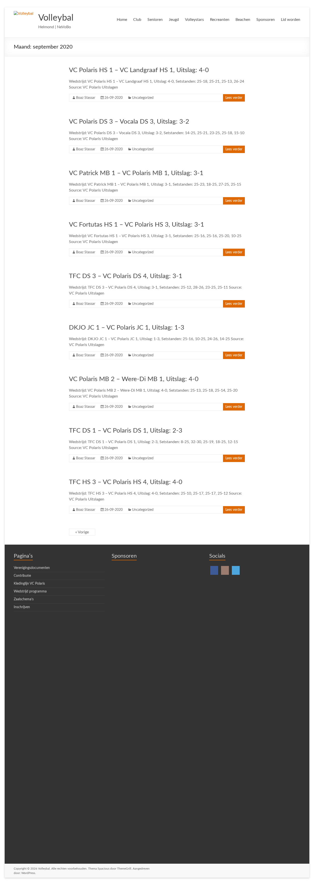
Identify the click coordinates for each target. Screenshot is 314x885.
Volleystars (194, 20)
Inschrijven (22, 607)
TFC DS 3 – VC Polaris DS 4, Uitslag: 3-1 (125, 276)
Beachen (243, 20)
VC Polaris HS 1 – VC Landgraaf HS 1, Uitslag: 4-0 (139, 70)
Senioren (155, 20)
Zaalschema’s (24, 599)
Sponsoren (265, 20)
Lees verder (233, 98)
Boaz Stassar (85, 98)
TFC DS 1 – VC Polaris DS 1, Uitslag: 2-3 (125, 430)
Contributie (22, 575)
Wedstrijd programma (30, 591)
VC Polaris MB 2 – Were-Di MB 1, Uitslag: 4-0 (133, 379)
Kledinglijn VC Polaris (29, 583)
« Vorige (82, 532)
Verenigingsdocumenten (32, 568)
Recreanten (219, 20)
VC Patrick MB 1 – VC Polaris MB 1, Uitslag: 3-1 (136, 173)
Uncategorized (143, 98)
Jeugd (174, 20)
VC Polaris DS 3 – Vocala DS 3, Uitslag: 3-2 (129, 121)
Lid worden (290, 20)
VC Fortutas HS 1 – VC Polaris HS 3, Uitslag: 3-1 (136, 224)
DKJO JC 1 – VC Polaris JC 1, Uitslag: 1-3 (126, 327)
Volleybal (56, 17)
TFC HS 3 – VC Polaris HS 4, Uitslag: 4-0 (125, 482)
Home (122, 20)
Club (137, 20)
